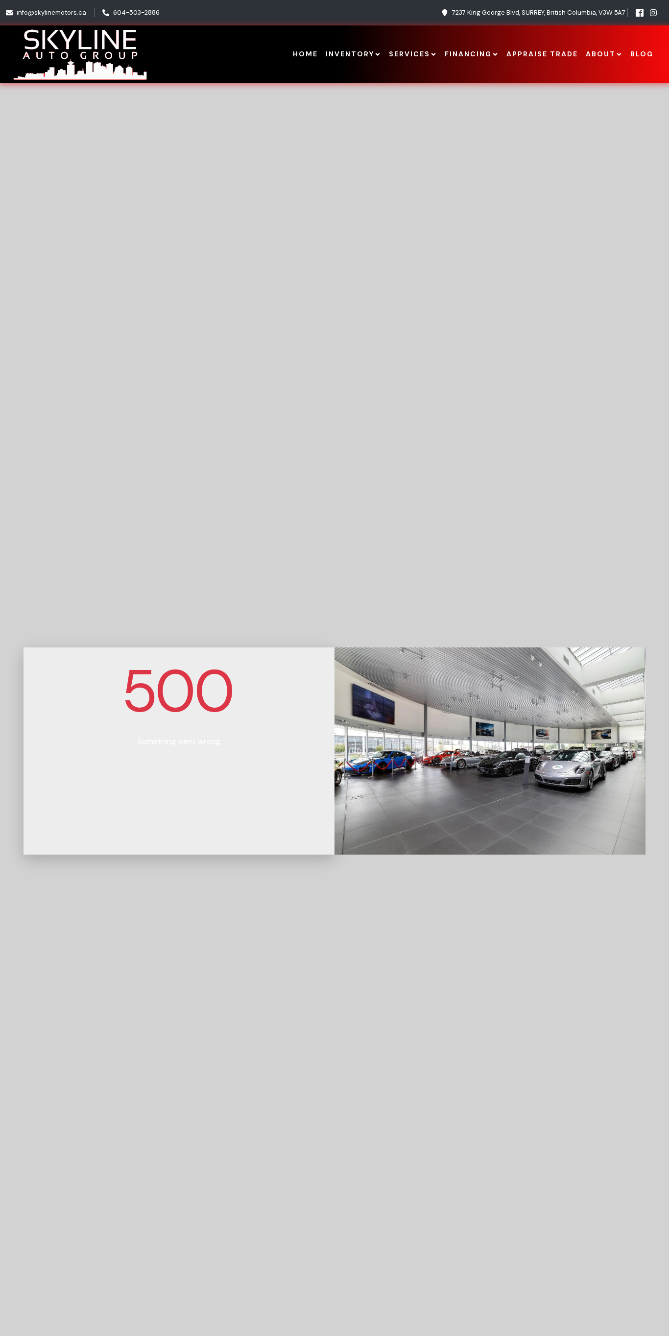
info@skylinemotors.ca (51, 12)
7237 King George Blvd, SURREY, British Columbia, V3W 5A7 (538, 12)
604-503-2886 (136, 12)
